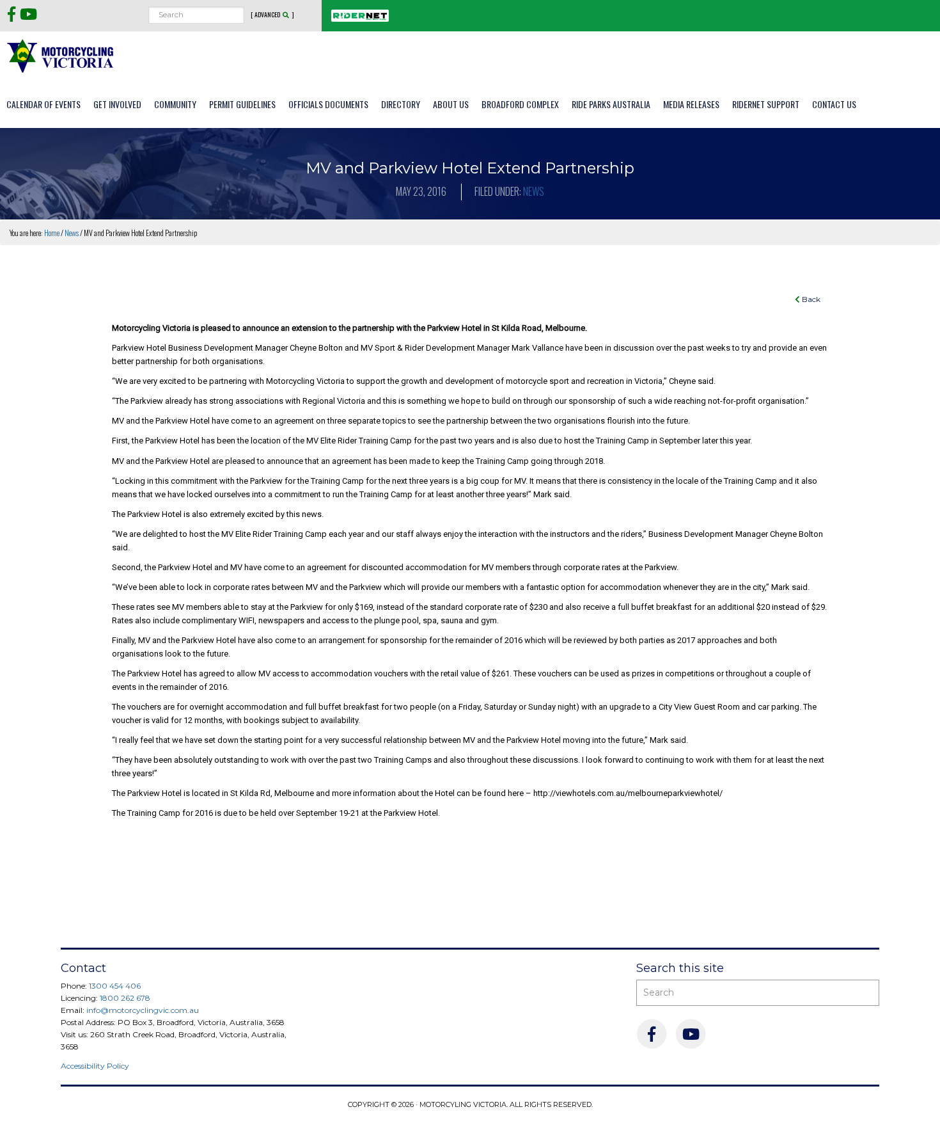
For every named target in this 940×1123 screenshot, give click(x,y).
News (533, 191)
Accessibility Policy (95, 1066)
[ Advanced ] (272, 15)
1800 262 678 (125, 998)
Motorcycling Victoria (60, 55)
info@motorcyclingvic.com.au (142, 1010)
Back (810, 299)
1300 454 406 (115, 986)
